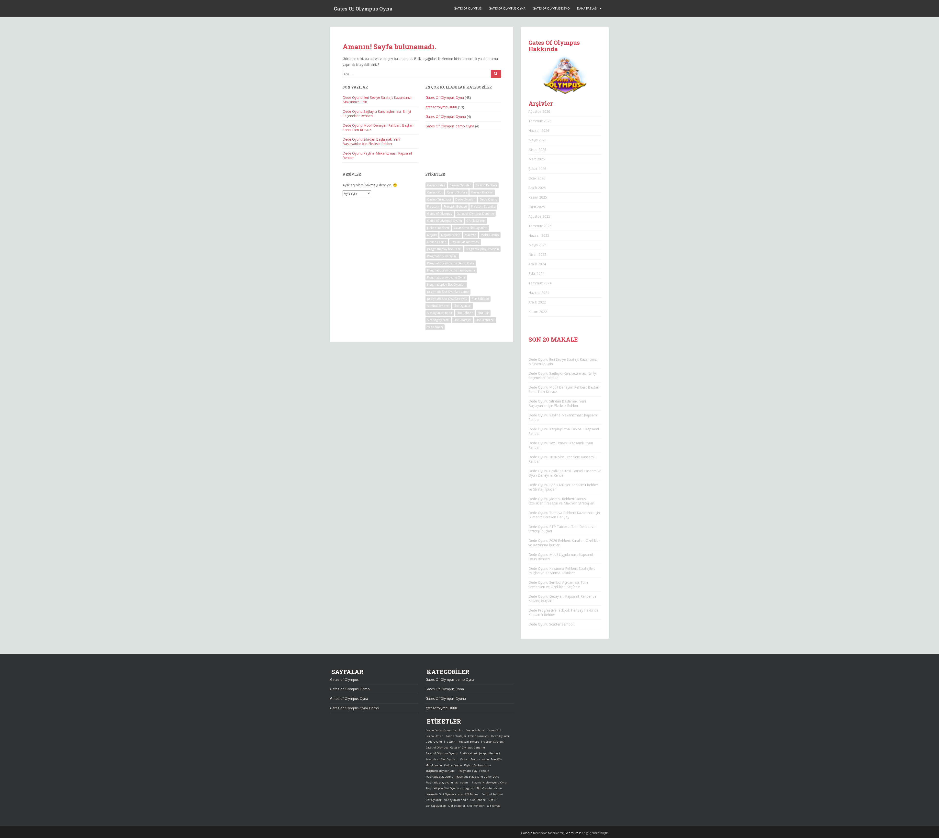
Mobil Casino (490, 235)
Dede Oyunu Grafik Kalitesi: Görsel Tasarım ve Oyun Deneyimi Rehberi (564, 473)
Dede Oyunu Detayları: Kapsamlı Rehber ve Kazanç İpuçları (562, 598)
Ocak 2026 (536, 178)
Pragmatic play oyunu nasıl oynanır (451, 270)
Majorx (432, 235)
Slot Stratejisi (462, 320)
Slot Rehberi (465, 313)
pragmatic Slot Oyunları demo (448, 292)
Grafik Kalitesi (475, 221)
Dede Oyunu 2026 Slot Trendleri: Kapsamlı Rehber (561, 459)
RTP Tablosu (480, 299)
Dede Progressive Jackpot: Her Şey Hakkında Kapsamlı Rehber (563, 612)
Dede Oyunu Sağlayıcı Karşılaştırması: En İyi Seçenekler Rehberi (377, 113)
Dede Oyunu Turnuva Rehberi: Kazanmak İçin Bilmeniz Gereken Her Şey (564, 514)
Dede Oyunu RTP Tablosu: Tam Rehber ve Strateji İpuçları (561, 528)
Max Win (470, 235)
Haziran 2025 (538, 235)
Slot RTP (483, 313)
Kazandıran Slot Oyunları (470, 228)
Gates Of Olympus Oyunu (445, 116)
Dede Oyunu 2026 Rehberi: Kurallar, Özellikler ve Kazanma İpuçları (564, 542)
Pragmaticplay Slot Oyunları (446, 284)
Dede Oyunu (488, 199)
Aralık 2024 (537, 264)
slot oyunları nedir (439, 313)
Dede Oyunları (465, 199)
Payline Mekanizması (465, 242)
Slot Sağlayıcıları (438, 320)
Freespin (433, 206)
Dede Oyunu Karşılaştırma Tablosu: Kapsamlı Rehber (564, 431)
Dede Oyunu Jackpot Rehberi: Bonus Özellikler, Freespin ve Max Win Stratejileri (561, 500)
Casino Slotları (457, 192)
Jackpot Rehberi (438, 228)
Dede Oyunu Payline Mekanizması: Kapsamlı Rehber (378, 155)
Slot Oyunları (462, 306)
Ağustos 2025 (539, 216)
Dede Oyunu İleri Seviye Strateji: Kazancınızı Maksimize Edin (377, 99)
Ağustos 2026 (539, 111)
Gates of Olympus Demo (551, 8)
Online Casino (437, 242)
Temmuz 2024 (539, 283)
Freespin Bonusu (455, 206)
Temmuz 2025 (539, 225)
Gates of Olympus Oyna (507, 8)
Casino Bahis (436, 185)
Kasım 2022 (537, 311)
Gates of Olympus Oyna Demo (354, 708)
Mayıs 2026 (537, 140)
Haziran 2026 (538, 130)
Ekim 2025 (536, 206)
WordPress (573, 833)
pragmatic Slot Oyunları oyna (447, 299)
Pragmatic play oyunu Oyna (446, 277)
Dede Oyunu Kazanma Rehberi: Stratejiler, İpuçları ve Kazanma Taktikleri (561, 570)
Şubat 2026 (537, 168)
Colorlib (526, 833)
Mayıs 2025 (537, 245)
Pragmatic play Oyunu (442, 256)
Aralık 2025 (537, 187)
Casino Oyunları (460, 185)
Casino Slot (435, 192)
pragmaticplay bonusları (444, 249)
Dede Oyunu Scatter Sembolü (551, 624)
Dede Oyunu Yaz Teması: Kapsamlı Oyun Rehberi (560, 445)
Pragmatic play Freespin (482, 249)
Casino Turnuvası (439, 199)
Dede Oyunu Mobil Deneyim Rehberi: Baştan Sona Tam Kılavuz (378, 127)
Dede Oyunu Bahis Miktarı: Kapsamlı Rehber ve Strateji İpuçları (563, 487)
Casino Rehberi (486, 185)
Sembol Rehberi (438, 306)
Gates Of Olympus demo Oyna (449, 126)
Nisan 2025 (537, 254)
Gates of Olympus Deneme (475, 214)
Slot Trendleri (485, 320)
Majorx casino (450, 235)
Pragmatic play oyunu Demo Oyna (450, 263)
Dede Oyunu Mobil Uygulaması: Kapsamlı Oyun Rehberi (560, 556)
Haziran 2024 (538, 292)
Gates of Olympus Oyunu (444, 221)
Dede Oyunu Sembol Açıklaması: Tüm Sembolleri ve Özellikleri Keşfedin (558, 584)
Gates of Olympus (467, 8)
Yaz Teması (435, 327)
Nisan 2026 (537, 149)
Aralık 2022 (537, 302)
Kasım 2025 (537, 197)
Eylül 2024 (536, 273)
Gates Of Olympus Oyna (363, 8)
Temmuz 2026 (539, 121)
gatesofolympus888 (441, 107)
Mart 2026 (536, 159)
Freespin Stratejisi (483, 206)
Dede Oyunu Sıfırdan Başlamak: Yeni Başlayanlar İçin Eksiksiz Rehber (371, 141)
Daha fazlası (587, 8)
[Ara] (496, 74)
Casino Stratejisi (482, 192)
